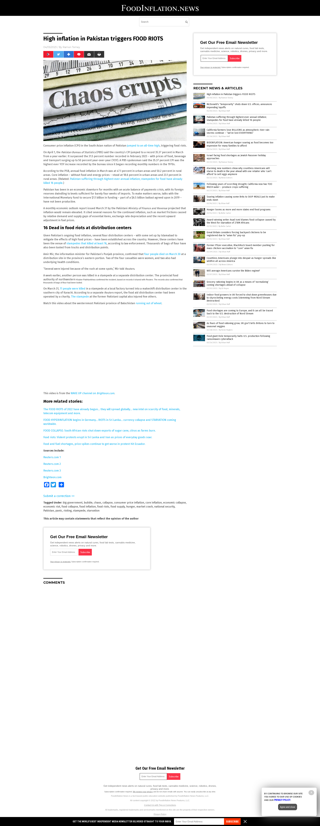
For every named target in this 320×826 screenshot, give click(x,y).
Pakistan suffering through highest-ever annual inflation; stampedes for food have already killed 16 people (236, 119)
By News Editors (225, 178)
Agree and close (287, 807)
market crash (144, 506)
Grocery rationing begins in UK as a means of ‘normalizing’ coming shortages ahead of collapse (238, 283)
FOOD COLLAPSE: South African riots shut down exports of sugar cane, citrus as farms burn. (99, 430)
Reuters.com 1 (52, 457)
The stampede (80, 296)
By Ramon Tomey (226, 98)
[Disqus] (115, 628)
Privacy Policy (160, 814)
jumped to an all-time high (143, 145)
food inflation (87, 506)
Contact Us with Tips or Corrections (160, 805)
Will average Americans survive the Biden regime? (233, 270)
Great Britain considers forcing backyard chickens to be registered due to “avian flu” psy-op (236, 234)
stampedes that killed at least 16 (86, 243)
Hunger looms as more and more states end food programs (238, 209)
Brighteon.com (52, 477)
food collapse (70, 506)
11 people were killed (72, 288)
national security (164, 506)
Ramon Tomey (71, 47)
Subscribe (232, 821)
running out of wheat (149, 303)
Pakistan (48, 510)
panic (58, 510)
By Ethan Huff (224, 111)
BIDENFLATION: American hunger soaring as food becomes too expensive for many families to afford (240, 144)
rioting (68, 510)
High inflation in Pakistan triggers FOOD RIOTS (231, 94)
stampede (79, 510)
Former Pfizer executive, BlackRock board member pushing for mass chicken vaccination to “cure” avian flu (241, 247)
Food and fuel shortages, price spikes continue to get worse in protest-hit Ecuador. (94, 444)
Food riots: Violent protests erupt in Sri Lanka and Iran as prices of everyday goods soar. (97, 437)
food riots (103, 506)
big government (72, 502)
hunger (130, 506)
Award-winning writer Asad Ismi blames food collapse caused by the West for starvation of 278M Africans (241, 221)
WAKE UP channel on (92, 393)
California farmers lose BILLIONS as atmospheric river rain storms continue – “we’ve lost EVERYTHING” (238, 131)
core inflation (154, 502)
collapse (107, 502)
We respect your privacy (143, 792)
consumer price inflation (129, 502)
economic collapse (174, 502)
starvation (93, 510)
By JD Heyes (224, 288)
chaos (97, 502)
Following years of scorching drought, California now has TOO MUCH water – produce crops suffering (239, 185)
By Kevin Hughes (225, 330)
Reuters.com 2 (52, 464)
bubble (88, 502)
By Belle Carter (225, 213)
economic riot (51, 506)
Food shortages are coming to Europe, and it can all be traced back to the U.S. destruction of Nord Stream (240, 312)
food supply (117, 506)
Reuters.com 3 (52, 470)
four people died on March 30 (162, 254)
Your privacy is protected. (60, 562)
